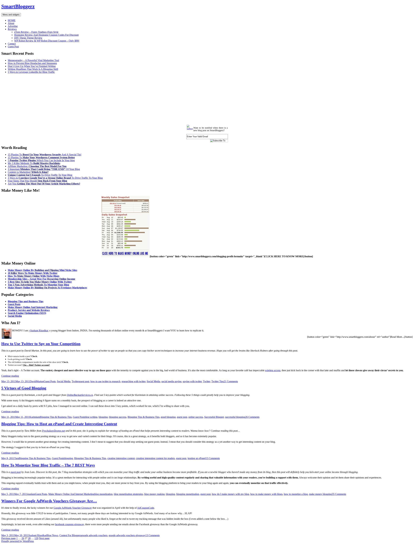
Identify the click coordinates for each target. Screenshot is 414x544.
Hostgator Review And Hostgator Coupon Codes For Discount (46, 35)
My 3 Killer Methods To (34, 163)
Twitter (75, 381)
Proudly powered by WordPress (17, 541)
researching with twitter (133, 381)
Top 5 (38, 284)
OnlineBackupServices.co (80, 395)
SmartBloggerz (18, 6)
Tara (16, 458)
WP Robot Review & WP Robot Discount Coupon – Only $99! (46, 40)
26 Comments (252, 417)
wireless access (272, 370)
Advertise (13, 26)
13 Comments (152, 535)
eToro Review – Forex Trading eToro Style (36, 32)
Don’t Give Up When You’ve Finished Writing (32, 66)
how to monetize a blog (296, 494)
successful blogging (235, 417)
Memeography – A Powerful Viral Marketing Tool (33, 60)
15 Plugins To (41, 157)
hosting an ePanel (197, 458)
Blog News (52, 535)
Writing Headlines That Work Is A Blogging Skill (33, 69)
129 (36, 538)
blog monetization (103, 494)
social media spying (171, 381)
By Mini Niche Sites (42, 270)
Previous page (8, 538)
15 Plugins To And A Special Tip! (44, 154)
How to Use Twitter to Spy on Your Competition (40, 344)
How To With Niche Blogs (33, 276)
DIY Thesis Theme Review (28, 37)
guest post (84, 381)
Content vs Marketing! (28, 172)
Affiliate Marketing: (37, 166)
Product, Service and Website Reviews (29, 310)
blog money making (154, 494)
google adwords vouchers (94, 535)
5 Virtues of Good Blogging (23, 388)
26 (23, 538)
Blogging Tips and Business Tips (25, 301)
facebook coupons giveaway (69, 524)
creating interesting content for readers (155, 458)
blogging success (117, 417)
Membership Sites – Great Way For (41, 279)
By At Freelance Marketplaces (47, 287)
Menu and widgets (11, 14)
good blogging (168, 417)
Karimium (34, 417)
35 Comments (339, 494)
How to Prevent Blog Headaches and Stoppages (32, 63)
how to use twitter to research (105, 381)
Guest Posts (14, 304)
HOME (12, 20)
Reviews (12, 29)
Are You (44, 183)
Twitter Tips (217, 381)
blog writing (91, 417)
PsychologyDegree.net (53, 430)
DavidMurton (37, 381)
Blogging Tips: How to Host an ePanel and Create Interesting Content (59, 424)
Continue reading (10, 375)
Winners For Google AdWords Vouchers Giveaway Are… (49, 501)
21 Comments (231, 381)
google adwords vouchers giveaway (127, 535)
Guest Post (13, 46)
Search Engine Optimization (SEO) (27, 313)
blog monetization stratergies (128, 494)
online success (195, 417)
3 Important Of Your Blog (44, 169)
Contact (12, 43)
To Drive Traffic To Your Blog (40, 175)
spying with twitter (192, 381)
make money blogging (320, 494)
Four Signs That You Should (37, 180)
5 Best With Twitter (40, 281)
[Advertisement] (98, 98)
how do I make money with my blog (230, 494)
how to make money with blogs (266, 494)
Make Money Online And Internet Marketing (32, 307)
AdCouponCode (145, 507)
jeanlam (31, 494)
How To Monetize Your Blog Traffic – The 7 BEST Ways (48, 465)
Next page (44, 538)
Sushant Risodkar (37, 535)
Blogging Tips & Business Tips (56, 417)
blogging (103, 417)
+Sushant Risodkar (38, 330)
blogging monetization (187, 494)
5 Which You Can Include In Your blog (41, 160)
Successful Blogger (214, 417)
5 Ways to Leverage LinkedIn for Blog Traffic (31, 72)
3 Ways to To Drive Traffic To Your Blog (55, 177)
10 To (32, 273)
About (11, 23)
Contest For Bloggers (70, 535)
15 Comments (213, 458)
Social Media (15, 316)
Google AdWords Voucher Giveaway (73, 507)
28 (29, 538)
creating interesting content (121, 458)
